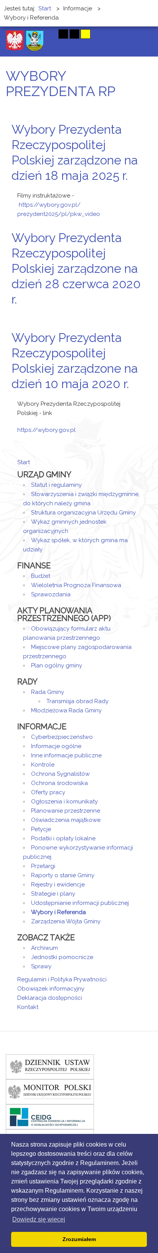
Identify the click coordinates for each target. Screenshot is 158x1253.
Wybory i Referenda (58, 912)
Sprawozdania (51, 594)
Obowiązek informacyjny (50, 988)
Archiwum (44, 947)
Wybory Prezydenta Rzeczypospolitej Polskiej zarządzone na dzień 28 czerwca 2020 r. (76, 268)
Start (23, 462)
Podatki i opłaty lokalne (63, 838)
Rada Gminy (47, 692)
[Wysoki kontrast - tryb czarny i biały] (63, 34)
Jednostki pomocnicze (62, 957)
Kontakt (27, 1007)
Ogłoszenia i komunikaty (64, 801)
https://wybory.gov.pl (46, 430)
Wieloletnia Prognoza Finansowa (76, 585)
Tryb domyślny (34, 34)
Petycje (41, 829)
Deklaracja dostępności (49, 997)
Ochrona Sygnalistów (60, 773)
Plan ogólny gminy (56, 665)
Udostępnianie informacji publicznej (80, 903)
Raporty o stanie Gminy (62, 875)
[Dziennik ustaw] (50, 1066)
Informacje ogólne (56, 746)
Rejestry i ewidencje (58, 884)
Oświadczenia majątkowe (65, 820)
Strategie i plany (53, 893)
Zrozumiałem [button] (79, 1239)
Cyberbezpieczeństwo (62, 737)
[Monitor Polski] (50, 1091)
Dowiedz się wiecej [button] (38, 1219)
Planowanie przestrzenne (65, 810)
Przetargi (43, 866)
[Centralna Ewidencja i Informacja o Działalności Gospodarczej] (50, 1116)
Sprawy (41, 966)
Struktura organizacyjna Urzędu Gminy (83, 512)
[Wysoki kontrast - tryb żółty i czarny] (86, 34)
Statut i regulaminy (56, 484)
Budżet (40, 576)
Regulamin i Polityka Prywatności (62, 979)
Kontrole (42, 764)
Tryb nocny (48, 34)
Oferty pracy (48, 792)
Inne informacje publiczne (66, 755)
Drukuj (129, 190)
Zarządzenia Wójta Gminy (65, 921)
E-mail (138, 190)
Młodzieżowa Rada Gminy (66, 710)
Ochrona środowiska (59, 783)
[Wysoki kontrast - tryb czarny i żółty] (74, 34)
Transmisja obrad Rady (77, 701)
